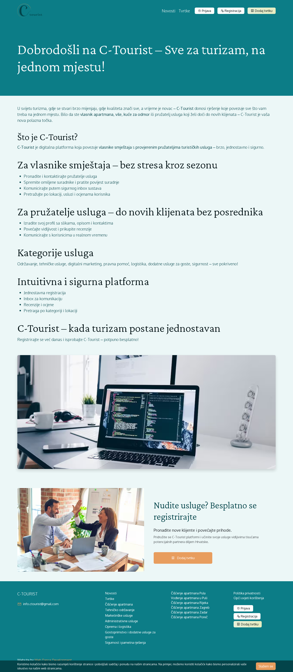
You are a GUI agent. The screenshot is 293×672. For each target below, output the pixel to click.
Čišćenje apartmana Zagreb (190, 607)
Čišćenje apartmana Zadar (189, 612)
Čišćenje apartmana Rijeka (189, 603)
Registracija (232, 11)
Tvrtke (184, 10)
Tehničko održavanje (120, 610)
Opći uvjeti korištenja (249, 598)
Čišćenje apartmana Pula (188, 593)
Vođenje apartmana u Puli (189, 598)
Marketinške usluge (119, 615)
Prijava (206, 11)
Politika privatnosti (247, 593)
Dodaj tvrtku (263, 11)
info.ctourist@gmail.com (41, 604)
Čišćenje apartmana (119, 604)
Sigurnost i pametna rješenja (125, 643)
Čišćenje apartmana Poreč (189, 617)
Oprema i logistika (118, 627)
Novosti (168, 10)
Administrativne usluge (121, 621)
